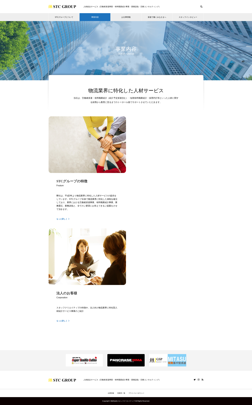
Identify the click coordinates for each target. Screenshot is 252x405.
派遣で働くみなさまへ (157, 17)
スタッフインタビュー (188, 17)
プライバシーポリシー (136, 393)
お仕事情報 (126, 17)
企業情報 (111, 393)
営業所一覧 (121, 393)
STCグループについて (64, 17)
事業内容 (95, 17)
